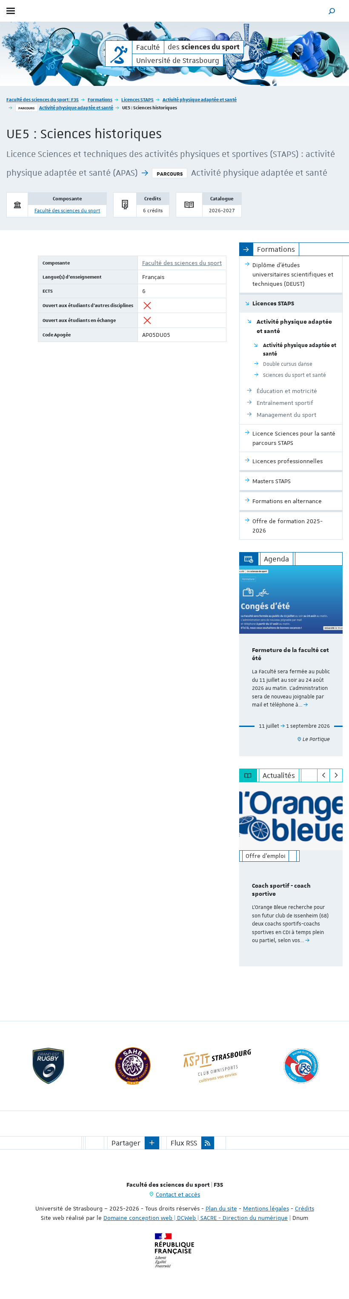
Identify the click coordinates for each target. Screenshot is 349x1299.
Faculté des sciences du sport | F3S (42, 99)
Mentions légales (266, 1208)
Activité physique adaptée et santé (200, 99)
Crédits (304, 1208)
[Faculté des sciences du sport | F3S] (118, 53)
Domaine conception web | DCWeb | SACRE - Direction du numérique (195, 1218)
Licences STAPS (137, 99)
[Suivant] (336, 775)
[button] (332, 11)
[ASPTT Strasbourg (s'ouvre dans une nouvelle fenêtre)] (217, 1066)
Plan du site (221, 1208)
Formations (100, 99)
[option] (291, 661)
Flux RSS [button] (184, 1143)
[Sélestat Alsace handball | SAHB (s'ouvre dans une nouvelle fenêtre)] (133, 1066)
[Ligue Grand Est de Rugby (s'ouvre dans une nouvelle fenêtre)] (48, 1066)
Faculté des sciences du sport (67, 211)
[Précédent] (323, 775)
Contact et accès (178, 1194)
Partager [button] (126, 1143)
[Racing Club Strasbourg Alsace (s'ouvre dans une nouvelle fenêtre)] (301, 1066)
